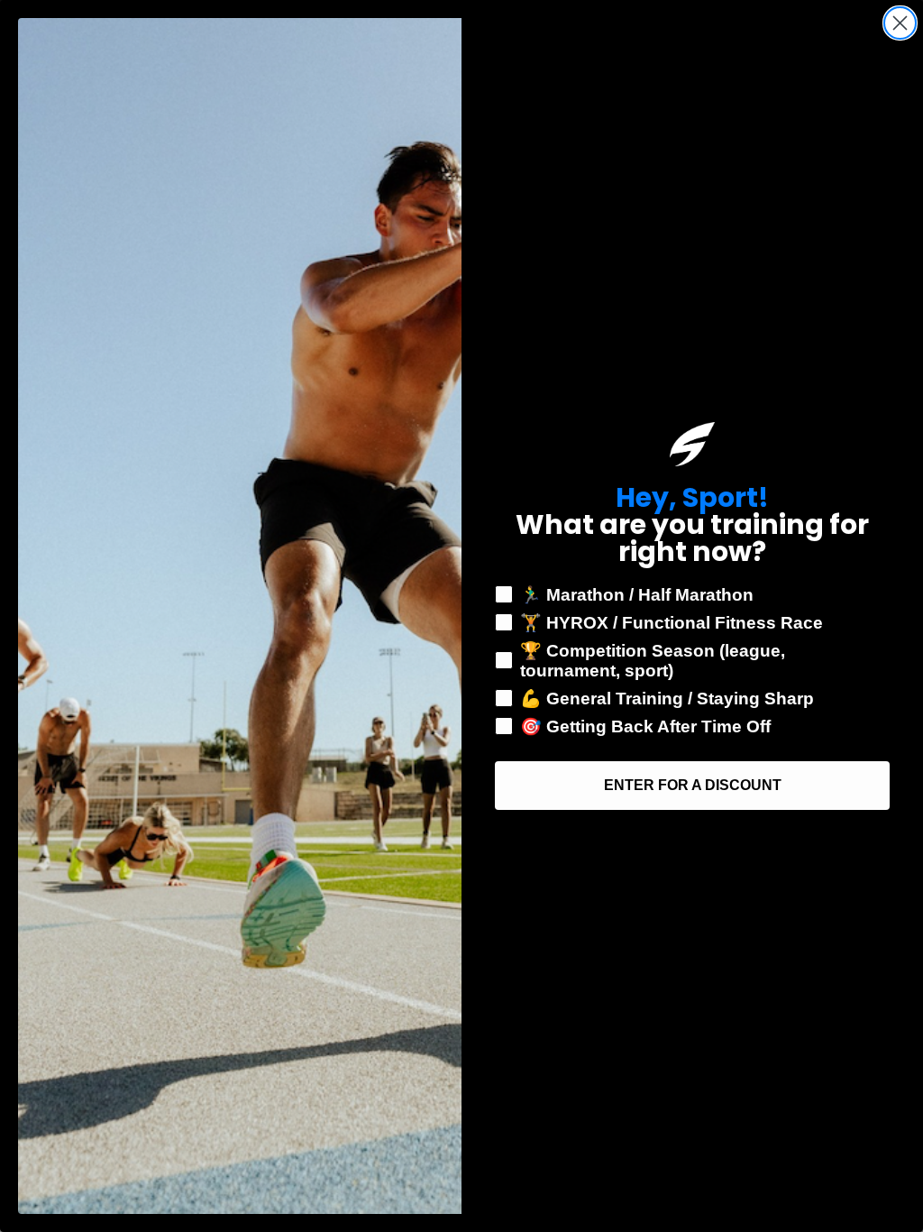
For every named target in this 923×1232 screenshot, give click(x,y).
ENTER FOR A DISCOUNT (692, 785)
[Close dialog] (900, 23)
